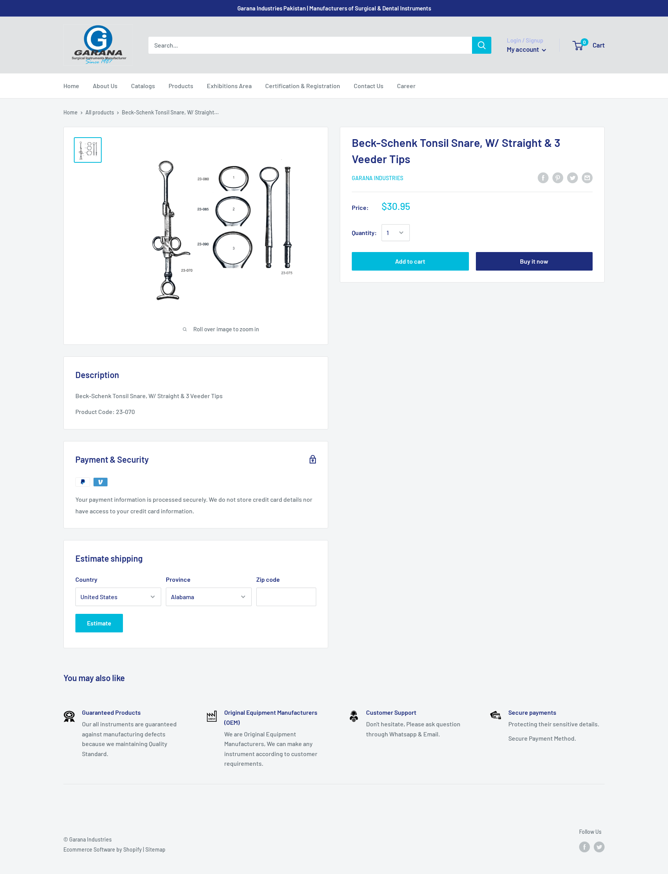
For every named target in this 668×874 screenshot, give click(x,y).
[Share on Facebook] (543, 177)
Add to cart (410, 261)
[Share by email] (587, 177)
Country (86, 579)
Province (178, 579)
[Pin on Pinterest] (557, 177)
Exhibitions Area (229, 85)
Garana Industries (377, 177)
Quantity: (364, 232)
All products (99, 112)
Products (181, 85)
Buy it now (534, 261)
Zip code (268, 579)
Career (406, 85)
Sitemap (155, 849)
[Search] (481, 45)
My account (523, 49)
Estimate (99, 623)
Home (71, 85)
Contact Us (368, 85)
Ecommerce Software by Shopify (102, 849)
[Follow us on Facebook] (584, 846)
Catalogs (143, 85)
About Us (105, 85)
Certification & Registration (302, 85)
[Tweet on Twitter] (572, 177)
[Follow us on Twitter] (599, 846)
